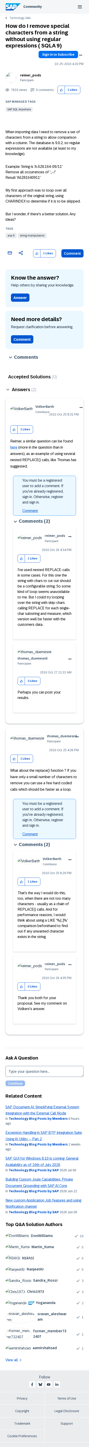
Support (67, 1423)
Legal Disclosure (67, 1411)
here (13, 447)
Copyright (22, 1411)
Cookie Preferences (22, 1436)
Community (32, 6)
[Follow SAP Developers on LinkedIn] (57, 1384)
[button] (61, 90)
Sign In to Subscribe (58, 54)
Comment (72, 253)
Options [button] (80, 55)
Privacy (22, 1398)
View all (11, 1360)
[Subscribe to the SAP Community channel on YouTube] (48, 1384)
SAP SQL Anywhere (19, 109)
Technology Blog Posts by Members (38, 1118)
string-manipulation (32, 235)
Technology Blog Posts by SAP (34, 1170)
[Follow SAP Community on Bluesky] (40, 1384)
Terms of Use (66, 1398)
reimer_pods (30, 75)
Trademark (22, 1423)
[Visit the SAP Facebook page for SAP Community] (32, 1384)
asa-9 (11, 235)
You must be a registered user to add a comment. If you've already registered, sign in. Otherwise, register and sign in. (42, 491)
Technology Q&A (20, 18)
